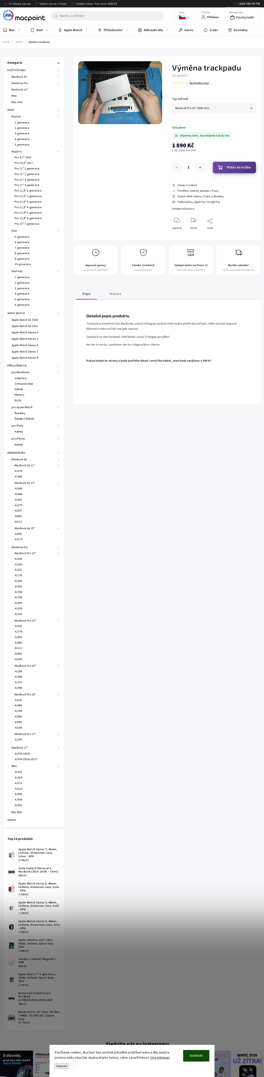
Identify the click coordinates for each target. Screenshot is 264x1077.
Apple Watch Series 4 (25, 332)
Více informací (160, 1058)
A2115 (18, 783)
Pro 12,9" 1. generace (28, 191)
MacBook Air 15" (25, 528)
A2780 (18, 711)
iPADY (10, 110)
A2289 (18, 564)
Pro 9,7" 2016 (23, 157)
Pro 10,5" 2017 (24, 163)
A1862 (18, 805)
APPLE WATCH (16, 313)
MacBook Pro (20, 83)
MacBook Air (19, 77)
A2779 (18, 632)
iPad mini (17, 271)
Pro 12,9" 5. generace (28, 213)
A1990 (18, 688)
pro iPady (17, 426)
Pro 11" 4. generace (27, 185)
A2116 (18, 789)
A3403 (18, 722)
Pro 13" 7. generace (27, 224)
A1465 (18, 477)
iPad (14, 231)
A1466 (18, 494)
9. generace (22, 259)
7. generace (22, 248)
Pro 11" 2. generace (27, 174)
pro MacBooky (20, 372)
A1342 (18, 614)
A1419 (18, 778)
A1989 (18, 603)
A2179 (18, 505)
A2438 (18, 794)
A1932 (18, 500)
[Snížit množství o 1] (176, 167)
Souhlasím (196, 1055)
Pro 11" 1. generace (27, 169)
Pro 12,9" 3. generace (28, 202)
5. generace (22, 145)
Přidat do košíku (239, 167)
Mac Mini (17, 812)
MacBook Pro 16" (25, 695)
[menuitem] (14, 30)
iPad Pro (17, 152)
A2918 (18, 637)
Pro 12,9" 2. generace (28, 196)
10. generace (23, 264)
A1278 (18, 575)
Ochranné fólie (24, 384)
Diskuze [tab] (115, 294)
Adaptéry (21, 378)
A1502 (18, 586)
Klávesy (19, 395)
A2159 (18, 609)
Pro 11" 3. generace (27, 180)
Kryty (18, 400)
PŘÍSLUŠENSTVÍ (16, 366)
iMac (14, 96)
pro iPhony (18, 439)
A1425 (18, 581)
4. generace (22, 139)
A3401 (18, 654)
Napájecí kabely (24, 419)
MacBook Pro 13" (25, 553)
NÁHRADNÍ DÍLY (16, 453)
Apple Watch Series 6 (25, 345)
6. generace (22, 242)
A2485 (18, 705)
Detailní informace (183, 209)
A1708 (18, 597)
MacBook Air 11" (25, 465)
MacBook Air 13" (25, 483)
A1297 (18, 740)
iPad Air (16, 117)
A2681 (18, 516)
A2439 (18, 800)
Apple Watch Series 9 (25, 358)
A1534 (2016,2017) (26, 759)
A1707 (18, 682)
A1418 (18, 772)
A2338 (18, 559)
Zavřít (249, 235)
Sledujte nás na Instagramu (137, 1044)
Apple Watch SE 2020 (25, 320)
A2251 (18, 570)
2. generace (22, 128)
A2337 (18, 511)
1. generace (22, 123)
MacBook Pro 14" (25, 621)
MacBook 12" (20, 748)
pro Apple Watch (22, 407)
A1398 (18, 677)
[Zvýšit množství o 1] (200, 167)
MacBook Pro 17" (25, 734)
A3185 (18, 659)
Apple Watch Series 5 (25, 339)
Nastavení (61, 1066)
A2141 (18, 700)
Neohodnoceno (199, 83)
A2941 (18, 534)
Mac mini (17, 102)
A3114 (18, 539)
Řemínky (20, 413)
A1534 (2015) (22, 754)
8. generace (22, 253)
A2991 (18, 717)
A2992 (18, 643)
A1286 (18, 671)
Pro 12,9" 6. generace (28, 218)
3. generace (22, 134)
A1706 (18, 592)
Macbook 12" (20, 90)
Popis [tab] (86, 294)
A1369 (18, 489)
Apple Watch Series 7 (25, 352)
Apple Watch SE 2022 (25, 326)
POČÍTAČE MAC (16, 70)
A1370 (18, 471)
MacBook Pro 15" (25, 666)
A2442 (18, 626)
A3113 (18, 522)
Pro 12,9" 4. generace (28, 207)
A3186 (18, 728)
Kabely (19, 389)
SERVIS (11, 820)
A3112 (18, 648)
